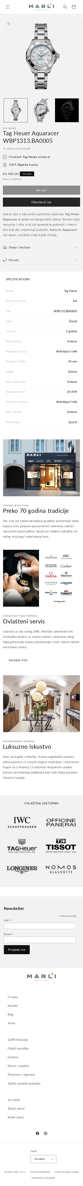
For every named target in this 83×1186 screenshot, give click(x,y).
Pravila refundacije (40, 1172)
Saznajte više (18, 660)
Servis (11, 1023)
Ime (7, 920)
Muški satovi (16, 1117)
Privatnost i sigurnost (21, 1074)
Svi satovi (14, 1100)
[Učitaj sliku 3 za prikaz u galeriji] (67, 110)
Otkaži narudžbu (18, 1048)
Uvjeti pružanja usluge (67, 1172)
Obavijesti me (41, 202)
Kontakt (13, 1005)
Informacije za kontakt (43, 1178)
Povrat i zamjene (18, 1065)
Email (9, 934)
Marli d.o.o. (20, 1172)
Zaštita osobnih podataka (24, 1083)
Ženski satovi (16, 1108)
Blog (10, 1014)
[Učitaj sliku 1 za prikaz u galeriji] (16, 110)
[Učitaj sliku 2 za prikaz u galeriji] (41, 110)
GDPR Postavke (18, 1039)
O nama (13, 997)
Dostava (13, 1057)
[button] (7, 7)
